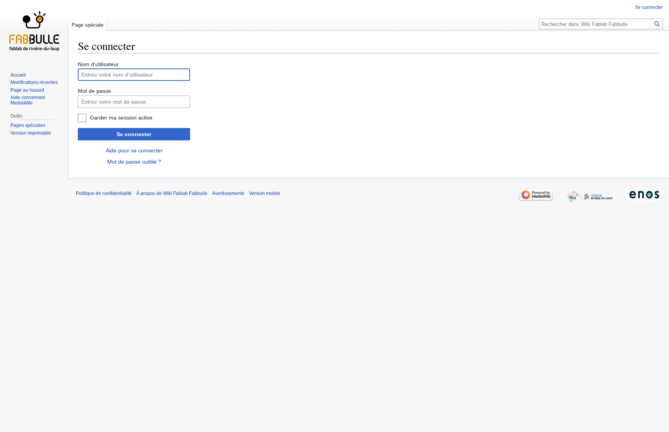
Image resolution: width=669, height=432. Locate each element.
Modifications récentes (34, 82)
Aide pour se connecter (134, 150)
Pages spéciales (27, 125)
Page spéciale (87, 25)
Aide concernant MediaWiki (27, 100)
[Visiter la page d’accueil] (34, 31)
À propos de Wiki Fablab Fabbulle (172, 193)
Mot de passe (94, 91)
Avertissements (228, 193)
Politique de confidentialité (104, 193)
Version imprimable (30, 133)
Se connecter (134, 134)
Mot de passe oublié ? (134, 162)
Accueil (18, 75)
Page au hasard (27, 90)
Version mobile (264, 193)
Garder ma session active (121, 117)
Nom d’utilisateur (98, 64)
